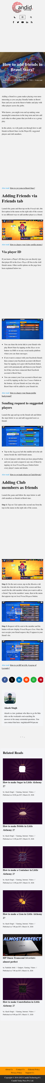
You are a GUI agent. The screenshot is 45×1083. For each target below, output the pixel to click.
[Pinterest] (41, 680)
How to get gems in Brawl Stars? (22, 188)
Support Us (29, 1072)
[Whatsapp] (34, 680)
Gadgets (20, 967)
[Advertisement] (22, 38)
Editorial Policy (34, 1069)
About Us (9, 1069)
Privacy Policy (16, 1072)
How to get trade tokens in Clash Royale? (25, 474)
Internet (25, 792)
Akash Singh (22, 77)
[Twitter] (18, 22)
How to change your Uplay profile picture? (26, 244)
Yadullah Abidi (10, 967)
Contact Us (20, 1069)
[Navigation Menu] (22, 17)
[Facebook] (13, 22)
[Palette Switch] (15, 17)
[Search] (31, 17)
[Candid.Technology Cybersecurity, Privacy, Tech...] (22, 7)
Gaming (19, 792)
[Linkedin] (27, 22)
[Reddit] (26, 680)
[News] (31, 22)
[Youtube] (22, 22)
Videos (31, 792)
